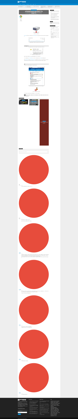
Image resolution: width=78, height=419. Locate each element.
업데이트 (54, 412)
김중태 (20, 252)
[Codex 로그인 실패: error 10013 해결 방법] (18, 6)
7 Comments (34, 14)
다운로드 (56, 409)
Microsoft (52, 403)
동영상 (58, 409)
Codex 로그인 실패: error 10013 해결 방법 (21, 6)
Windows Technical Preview (53, 407)
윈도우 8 (59, 412)
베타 (58, 410)
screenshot (58, 403)
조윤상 (20, 359)
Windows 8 (55, 405)
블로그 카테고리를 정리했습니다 (36, 6)
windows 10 (58, 405)
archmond (21, 18)
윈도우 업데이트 (52, 415)
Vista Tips (57, 404)
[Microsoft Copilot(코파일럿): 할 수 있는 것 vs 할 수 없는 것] (54, 6)
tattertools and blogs (34, 101)
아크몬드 (31, 4)
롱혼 (51, 410)
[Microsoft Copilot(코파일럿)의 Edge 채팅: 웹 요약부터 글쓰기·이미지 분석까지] (47, 6)
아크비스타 (25, 35)
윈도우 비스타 (52, 414)
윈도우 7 (56, 412)
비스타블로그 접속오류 (42, 414)
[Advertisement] (49, 1)
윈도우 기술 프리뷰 (55, 413)
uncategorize (44, 121)
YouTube (52, 409)
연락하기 (33, 4)
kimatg (20, 289)
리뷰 (52, 410)
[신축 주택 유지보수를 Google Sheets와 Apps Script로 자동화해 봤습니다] (25, 6)
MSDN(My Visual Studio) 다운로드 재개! (44, 122)
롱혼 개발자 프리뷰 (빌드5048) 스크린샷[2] (44, 410)
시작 (18, 4)
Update (53, 404)
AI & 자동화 (27, 4)
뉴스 (53, 409)
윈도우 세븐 (55, 414)
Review (56, 403)
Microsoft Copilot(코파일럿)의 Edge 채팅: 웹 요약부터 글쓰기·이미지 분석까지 (50, 6)
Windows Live (52, 406)
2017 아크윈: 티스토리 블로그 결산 (34, 102)
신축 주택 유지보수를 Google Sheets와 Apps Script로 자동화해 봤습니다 (28, 6)
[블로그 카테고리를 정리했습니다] (32, 6)
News (54, 403)
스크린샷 (57, 411)
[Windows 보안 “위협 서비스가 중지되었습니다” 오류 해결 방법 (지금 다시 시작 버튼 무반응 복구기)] (39, 7)
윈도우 (20, 4)
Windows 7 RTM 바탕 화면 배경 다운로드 (44, 411)
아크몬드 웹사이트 (35, 35)
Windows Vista (56, 408)
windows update (52, 408)
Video (55, 404)
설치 (55, 411)
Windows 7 (52, 405)
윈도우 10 (52, 413)
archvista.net (26, 59)
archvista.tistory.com (32, 59)
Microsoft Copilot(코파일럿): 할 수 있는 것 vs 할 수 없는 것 (57, 6)
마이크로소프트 (23, 4)
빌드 (53, 411)
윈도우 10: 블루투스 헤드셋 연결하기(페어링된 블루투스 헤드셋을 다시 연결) (23, 102)
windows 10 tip (23, 100)
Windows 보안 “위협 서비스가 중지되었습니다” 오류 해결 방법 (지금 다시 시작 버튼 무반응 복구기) (43, 7)
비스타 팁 (52, 411)
